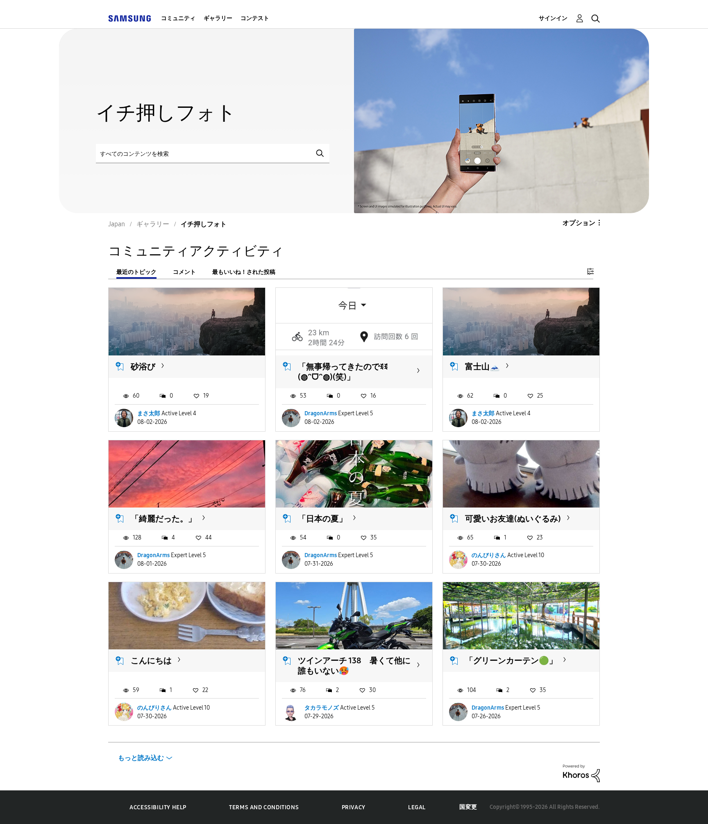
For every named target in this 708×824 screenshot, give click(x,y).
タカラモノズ (321, 707)
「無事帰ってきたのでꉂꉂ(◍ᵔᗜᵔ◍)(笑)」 (343, 372)
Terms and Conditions (264, 807)
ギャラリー (218, 18)
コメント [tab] (184, 272)
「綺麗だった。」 (163, 519)
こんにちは (151, 660)
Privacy (353, 807)
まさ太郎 (148, 413)
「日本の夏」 (322, 519)
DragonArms (320, 413)
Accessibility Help (157, 807)
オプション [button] (579, 223)
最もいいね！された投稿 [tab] (243, 272)
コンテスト (255, 18)
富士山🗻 (482, 366)
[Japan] (129, 18)
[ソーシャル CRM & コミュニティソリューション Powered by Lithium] (581, 773)
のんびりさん (489, 555)
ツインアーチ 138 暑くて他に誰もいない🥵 (354, 666)
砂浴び (143, 366)
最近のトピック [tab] (136, 272)
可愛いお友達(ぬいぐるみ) (513, 519)
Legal (417, 807)
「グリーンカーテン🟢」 (511, 660)
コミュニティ (178, 18)
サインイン (553, 18)
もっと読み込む (141, 758)
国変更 (468, 807)
